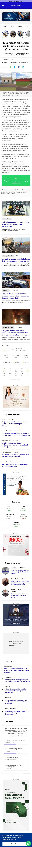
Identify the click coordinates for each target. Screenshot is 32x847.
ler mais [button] (13, 839)
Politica (27, 26)
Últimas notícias (12, 415)
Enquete (9, 722)
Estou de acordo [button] (16, 844)
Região (12, 26)
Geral (5, 26)
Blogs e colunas (12, 563)
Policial (20, 26)
